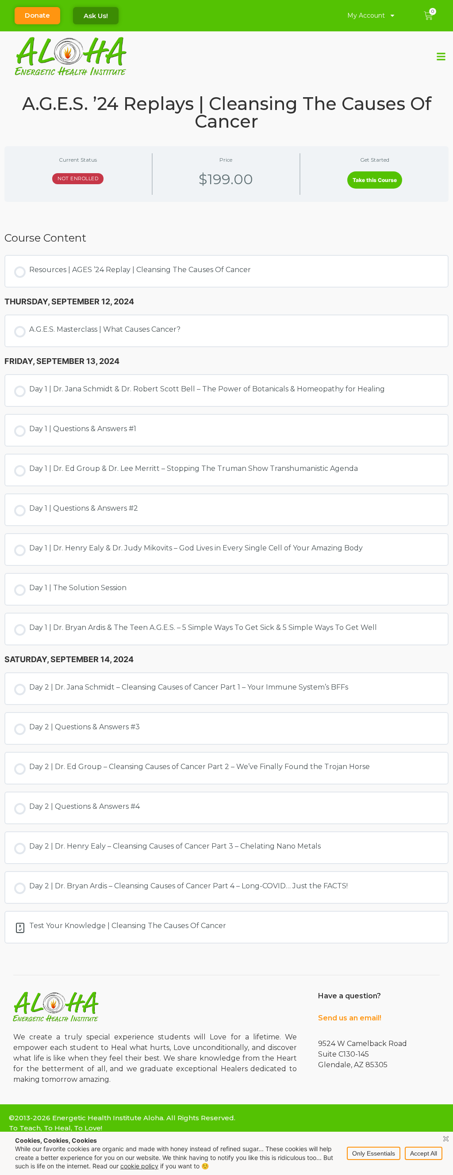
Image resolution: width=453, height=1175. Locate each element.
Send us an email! (349, 1018)
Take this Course (375, 180)
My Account (366, 15)
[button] (441, 56)
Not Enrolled (78, 178)
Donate (37, 15)
